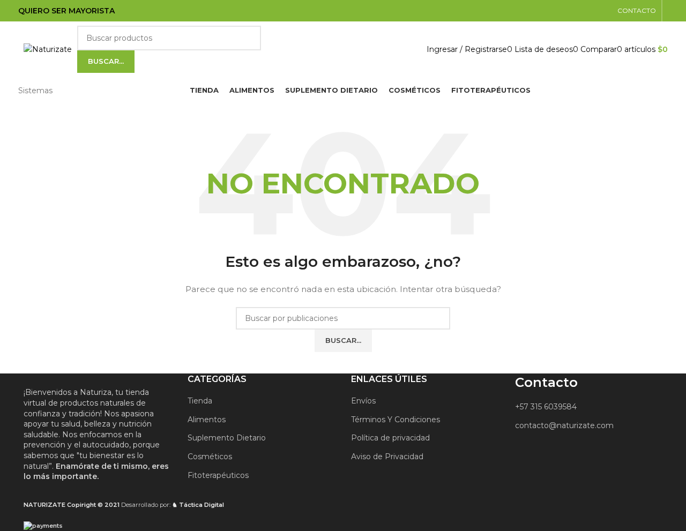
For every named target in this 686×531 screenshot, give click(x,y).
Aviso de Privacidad (387, 456)
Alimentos (207, 419)
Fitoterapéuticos (218, 475)
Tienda (200, 401)
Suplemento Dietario (227, 438)
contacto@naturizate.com (564, 425)
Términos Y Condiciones (395, 419)
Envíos (363, 401)
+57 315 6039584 (546, 407)
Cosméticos (210, 456)
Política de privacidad (390, 438)
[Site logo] (48, 49)
